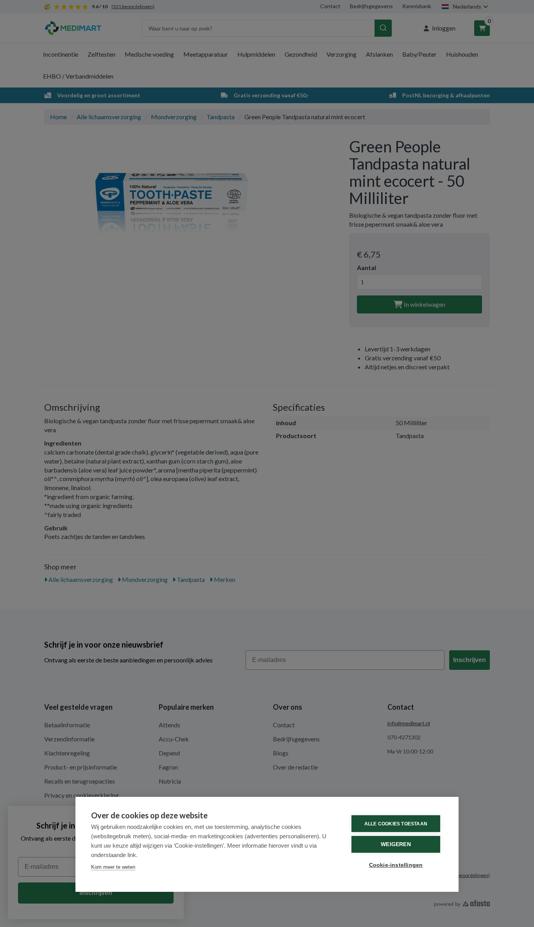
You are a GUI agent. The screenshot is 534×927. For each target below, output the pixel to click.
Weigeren (396, 844)
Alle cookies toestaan (395, 824)
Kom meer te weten (113, 867)
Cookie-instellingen (396, 865)
